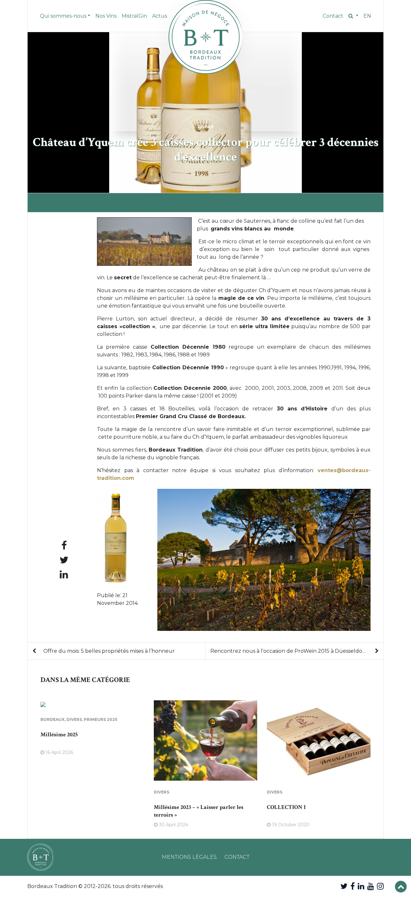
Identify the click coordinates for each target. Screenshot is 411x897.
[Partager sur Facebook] (64, 546)
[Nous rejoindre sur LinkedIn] (361, 886)
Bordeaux (52, 719)
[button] (353, 16)
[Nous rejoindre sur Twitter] (343, 886)
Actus (159, 16)
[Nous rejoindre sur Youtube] (370, 886)
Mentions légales (189, 857)
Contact (333, 16)
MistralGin (134, 16)
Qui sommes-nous (63, 16)
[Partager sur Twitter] (63, 560)
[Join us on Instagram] (380, 886)
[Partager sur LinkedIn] (64, 574)
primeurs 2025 (100, 719)
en (367, 16)
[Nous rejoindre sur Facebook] (352, 886)
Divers (205, 126)
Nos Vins (106, 16)
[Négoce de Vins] (205, 37)
